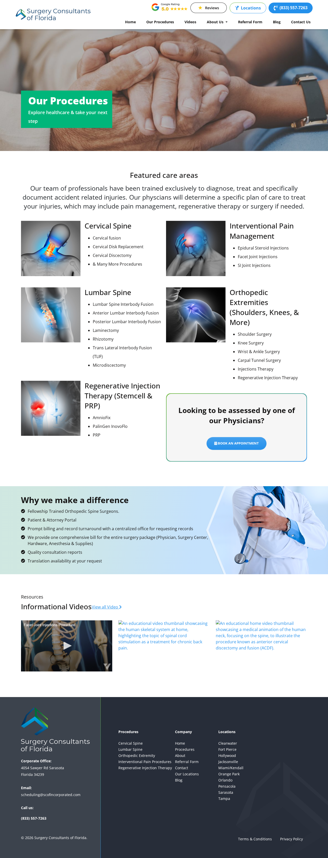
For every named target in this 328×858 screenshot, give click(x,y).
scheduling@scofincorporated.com (50, 794)
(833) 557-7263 (294, 7)
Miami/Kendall (230, 767)
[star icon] (208, 8)
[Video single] (66, 645)
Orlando (225, 780)
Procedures (184, 749)
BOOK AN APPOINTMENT (238, 443)
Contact (181, 767)
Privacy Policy (291, 839)
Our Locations (187, 774)
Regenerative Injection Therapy (145, 767)
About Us (215, 21)
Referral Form (250, 21)
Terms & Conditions (255, 839)
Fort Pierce (227, 749)
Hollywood (227, 755)
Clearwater (227, 743)
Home (130, 21)
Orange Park (229, 774)
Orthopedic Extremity (136, 755)
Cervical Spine (130, 743)
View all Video (105, 607)
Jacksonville (228, 761)
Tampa (224, 798)
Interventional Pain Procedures (144, 761)
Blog (277, 21)
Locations (251, 8)
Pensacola (226, 786)
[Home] (53, 14)
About (180, 755)
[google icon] (169, 8)
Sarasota (225, 792)
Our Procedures (160, 21)
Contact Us (301, 21)
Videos (190, 21)
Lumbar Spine (130, 749)
